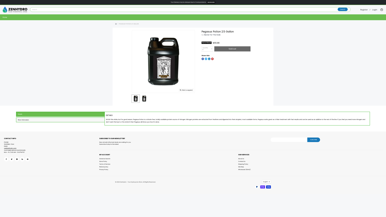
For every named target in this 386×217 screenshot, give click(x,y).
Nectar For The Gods (212, 35)
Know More (211, 2)
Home (5, 17)
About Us (241, 159)
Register (364, 10)
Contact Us (241, 161)
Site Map (241, 167)
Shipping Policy (243, 164)
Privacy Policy (103, 169)
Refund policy (103, 167)
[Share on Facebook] (203, 59)
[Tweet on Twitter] (206, 59)
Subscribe (313, 140)
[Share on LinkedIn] (209, 59)
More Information (23, 120)
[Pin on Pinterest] (212, 59)
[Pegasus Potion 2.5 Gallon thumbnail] (136, 99)
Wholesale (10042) (244, 169)
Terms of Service (104, 164)
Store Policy (103, 161)
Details (20, 114)
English (265, 182)
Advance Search (104, 159)
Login (374, 10)
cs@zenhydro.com (10, 148)
